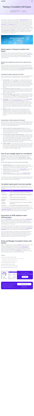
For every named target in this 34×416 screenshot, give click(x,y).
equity (29, 54)
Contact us (18, 250)
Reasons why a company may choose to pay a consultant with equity (13, 258)
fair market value (29, 219)
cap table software (26, 173)
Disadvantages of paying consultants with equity (10, 261)
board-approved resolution (7, 209)
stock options (3, 24)
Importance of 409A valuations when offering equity (9, 265)
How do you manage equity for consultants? (8, 262)
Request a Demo (24, 286)
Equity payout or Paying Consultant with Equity (8, 257)
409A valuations (25, 247)
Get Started (25, 276)
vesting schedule (23, 169)
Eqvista (19, 244)
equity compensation (24, 19)
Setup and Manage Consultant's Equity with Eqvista (9, 267)
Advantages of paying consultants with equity (9, 259)
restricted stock (11, 24)
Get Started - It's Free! (24, 284)
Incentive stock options (17, 100)
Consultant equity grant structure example (8, 264)
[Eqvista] (3, 1)
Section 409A (8, 219)
